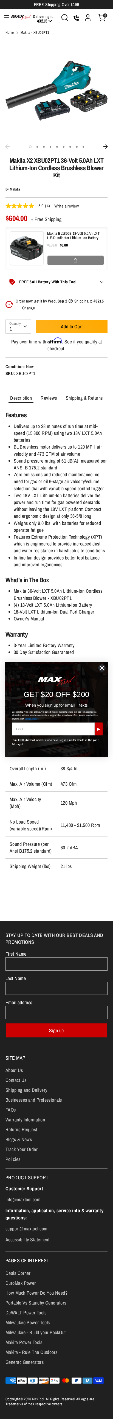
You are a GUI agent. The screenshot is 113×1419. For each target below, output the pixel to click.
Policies (13, 1159)
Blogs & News (18, 1139)
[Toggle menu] (4, 17)
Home (9, 32)
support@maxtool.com (26, 1228)
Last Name (15, 978)
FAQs (10, 1109)
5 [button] (57, 147)
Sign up (56, 1030)
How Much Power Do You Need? (36, 1292)
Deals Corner (17, 1273)
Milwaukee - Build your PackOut (35, 1332)
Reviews (49, 397)
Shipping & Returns (84, 397)
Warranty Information (25, 1119)
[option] (56, 91)
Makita (15, 189)
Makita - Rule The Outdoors (31, 1352)
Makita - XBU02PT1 (35, 32)
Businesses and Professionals (33, 1099)
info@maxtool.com (22, 1199)
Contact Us (16, 1080)
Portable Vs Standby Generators (35, 1302)
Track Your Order (21, 1149)
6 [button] (63, 147)
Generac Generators (24, 1362)
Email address (18, 1002)
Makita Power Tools (23, 1342)
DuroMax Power (20, 1283)
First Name (16, 953)
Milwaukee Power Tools (27, 1322)
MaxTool (38, 1398)
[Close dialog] (102, 668)
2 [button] (37, 147)
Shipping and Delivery (26, 1090)
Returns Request (21, 1129)
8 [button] (77, 147)
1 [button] (30, 146)
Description (21, 397)
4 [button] (50, 147)
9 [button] (83, 147)
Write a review (66, 206)
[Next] (106, 147)
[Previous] (7, 147)
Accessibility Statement (27, 1239)
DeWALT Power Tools (25, 1312)
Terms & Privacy (32, 718)
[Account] (87, 15)
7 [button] (70, 147)
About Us (14, 1070)
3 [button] (44, 147)
